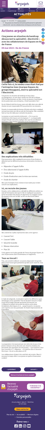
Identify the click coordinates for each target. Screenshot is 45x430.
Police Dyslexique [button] (21, 10)
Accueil (4, 21)
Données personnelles (23, 417)
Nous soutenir (3, 10)
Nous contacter (22, 409)
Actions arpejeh (21, 21)
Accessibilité (21, 415)
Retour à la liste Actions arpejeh (22, 375)
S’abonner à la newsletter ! (35, 386)
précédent (12, 369)
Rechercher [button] (32, 11)
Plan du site (10, 415)
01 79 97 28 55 (40, 10)
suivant (33, 369)
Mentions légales (33, 415)
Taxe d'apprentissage (12, 10)
